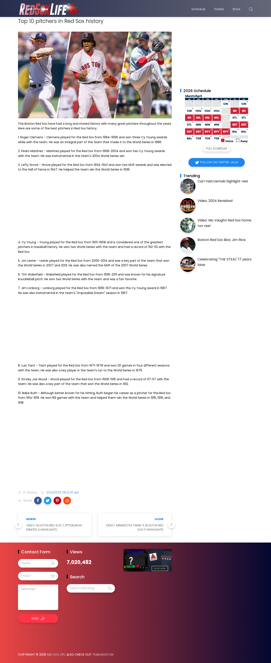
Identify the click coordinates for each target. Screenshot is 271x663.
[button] (38, 500)
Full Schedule (216, 148)
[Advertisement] (95, 206)
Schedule (198, 9)
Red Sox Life (56, 654)
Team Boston (103, 654)
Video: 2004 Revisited (215, 200)
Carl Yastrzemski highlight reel (223, 181)
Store (236, 9)
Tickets (219, 9)
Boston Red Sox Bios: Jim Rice (222, 239)
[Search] (251, 9)
